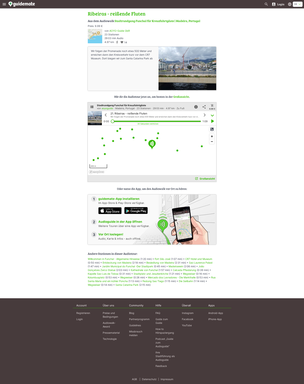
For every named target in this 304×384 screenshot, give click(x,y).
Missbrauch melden (135, 333)
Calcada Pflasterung (184, 270)
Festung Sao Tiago (153, 281)
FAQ (158, 312)
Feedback (161, 365)
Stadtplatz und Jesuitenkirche (151, 273)
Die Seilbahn (186, 281)
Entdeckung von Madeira (117, 262)
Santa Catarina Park (126, 284)
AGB (134, 379)
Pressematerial (111, 332)
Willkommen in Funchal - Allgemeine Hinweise (114, 258)
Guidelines (135, 325)
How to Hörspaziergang (165, 330)
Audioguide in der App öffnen (120, 221)
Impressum (167, 379)
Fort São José (162, 258)
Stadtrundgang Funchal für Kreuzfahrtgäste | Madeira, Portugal (157, 21)
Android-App (215, 312)
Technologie (110, 338)
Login (79, 319)
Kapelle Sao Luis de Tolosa (103, 273)
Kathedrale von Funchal (144, 270)
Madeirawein (176, 266)
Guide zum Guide (162, 321)
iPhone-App (215, 319)
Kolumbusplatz (96, 277)
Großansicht (181, 96)
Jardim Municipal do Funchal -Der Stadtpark (127, 266)
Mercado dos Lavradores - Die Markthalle (172, 277)
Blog (131, 312)
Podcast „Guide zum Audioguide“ (164, 342)
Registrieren (83, 312)
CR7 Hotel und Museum (198, 258)
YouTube (187, 325)
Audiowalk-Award (109, 324)
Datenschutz (149, 379)
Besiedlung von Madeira (160, 262)
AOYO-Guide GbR (119, 30)
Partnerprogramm (139, 319)
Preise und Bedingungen (110, 314)
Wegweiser (189, 273)
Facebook (187, 319)
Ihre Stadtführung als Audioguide (165, 356)
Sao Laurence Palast (201, 262)
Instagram (188, 312)
